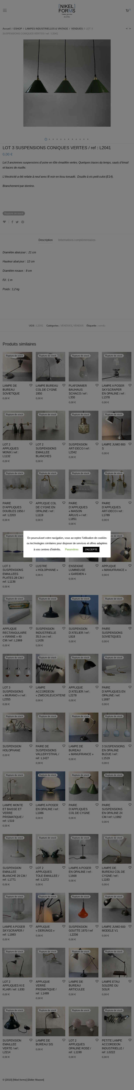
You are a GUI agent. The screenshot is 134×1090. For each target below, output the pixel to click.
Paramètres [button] (72, 549)
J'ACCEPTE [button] (91, 549)
